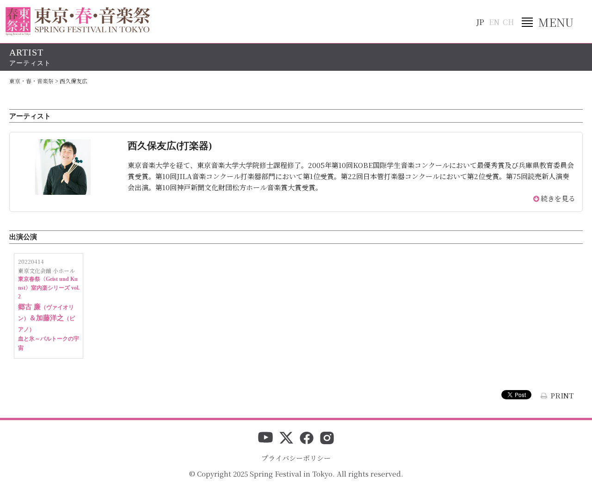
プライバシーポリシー (296, 458)
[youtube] (265, 439)
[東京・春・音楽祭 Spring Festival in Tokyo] (78, 21)
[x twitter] (286, 439)
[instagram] (327, 439)
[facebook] (307, 439)
